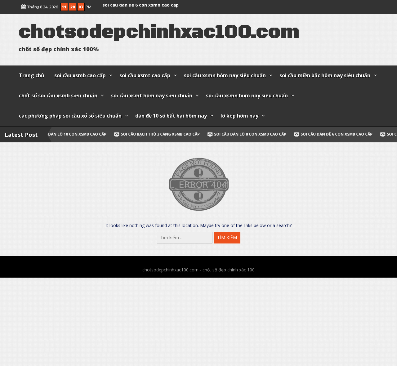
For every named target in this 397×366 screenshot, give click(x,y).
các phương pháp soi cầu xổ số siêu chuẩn (70, 115)
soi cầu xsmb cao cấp (80, 75)
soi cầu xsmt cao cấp (144, 75)
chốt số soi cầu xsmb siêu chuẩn (58, 95)
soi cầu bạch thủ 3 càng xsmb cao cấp (131, 134)
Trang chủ (31, 75)
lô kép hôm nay (239, 115)
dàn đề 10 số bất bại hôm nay (171, 115)
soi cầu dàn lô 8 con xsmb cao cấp (222, 134)
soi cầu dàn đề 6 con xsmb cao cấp (140, 9)
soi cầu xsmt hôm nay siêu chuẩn (151, 95)
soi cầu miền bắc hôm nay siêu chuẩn (324, 75)
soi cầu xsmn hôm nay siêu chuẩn (225, 75)
